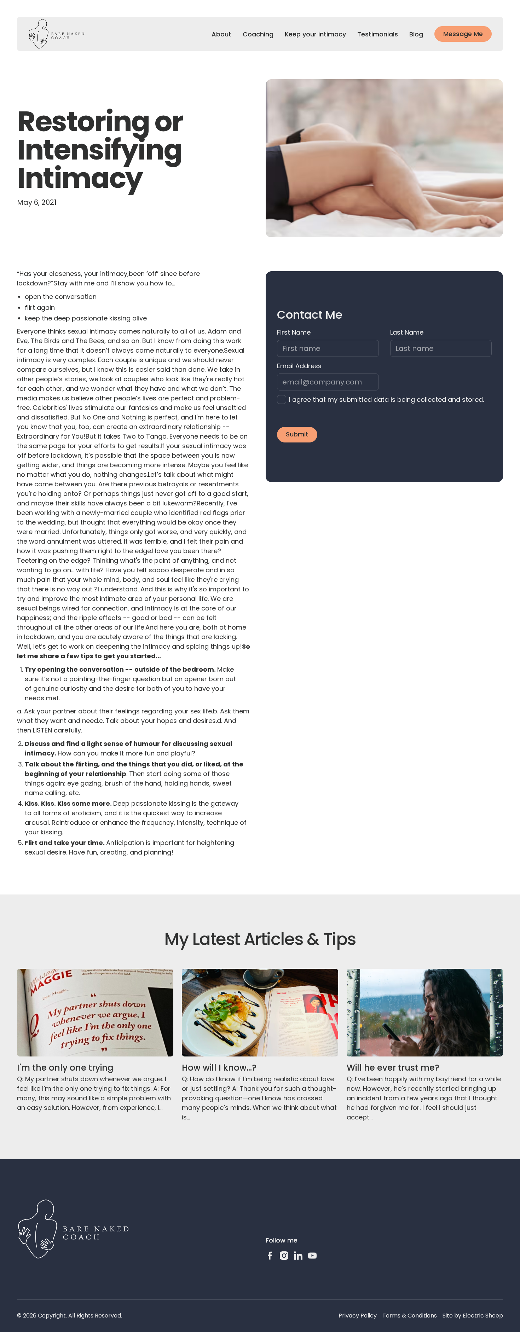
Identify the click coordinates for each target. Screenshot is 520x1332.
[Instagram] (284, 1256)
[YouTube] (312, 1256)
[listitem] (384, 399)
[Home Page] (56, 34)
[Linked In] (298, 1256)
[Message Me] (463, 34)
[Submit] (297, 434)
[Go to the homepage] (73, 1229)
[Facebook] (270, 1256)
